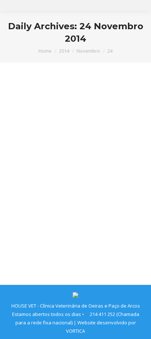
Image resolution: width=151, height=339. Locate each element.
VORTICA (75, 331)
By (64, 220)
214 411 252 (102, 314)
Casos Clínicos (32, 220)
